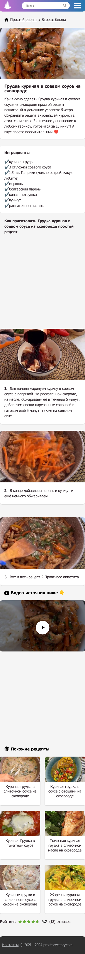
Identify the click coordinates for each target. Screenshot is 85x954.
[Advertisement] (42, 284)
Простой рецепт (23, 20)
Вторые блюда (54, 20)
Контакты (10, 945)
